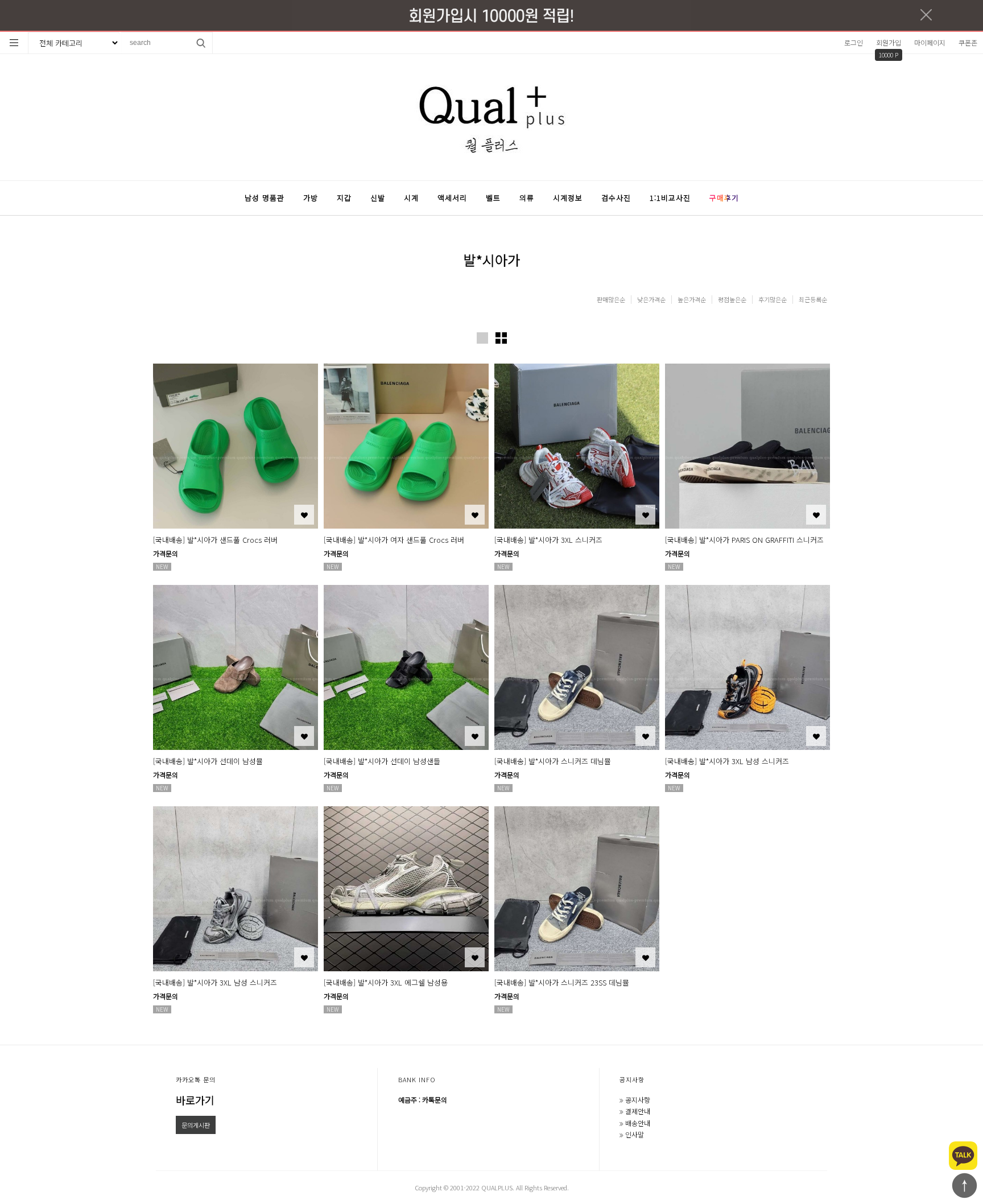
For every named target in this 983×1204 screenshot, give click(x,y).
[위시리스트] (304, 515)
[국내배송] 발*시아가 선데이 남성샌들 (382, 761)
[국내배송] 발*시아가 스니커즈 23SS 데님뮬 (561, 982)
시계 (411, 197)
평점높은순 (732, 299)
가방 (310, 197)
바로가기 (195, 1099)
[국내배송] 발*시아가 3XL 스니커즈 (548, 539)
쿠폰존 (968, 42)
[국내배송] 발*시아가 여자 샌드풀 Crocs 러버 (394, 539)
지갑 (344, 197)
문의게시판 (195, 1124)
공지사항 (632, 1079)
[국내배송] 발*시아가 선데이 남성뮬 (208, 761)
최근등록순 (813, 299)
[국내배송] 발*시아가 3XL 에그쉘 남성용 (386, 982)
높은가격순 (692, 299)
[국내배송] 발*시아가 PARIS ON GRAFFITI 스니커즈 (744, 539)
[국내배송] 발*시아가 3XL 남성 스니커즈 (727, 761)
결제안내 (637, 1111)
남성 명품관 (264, 197)
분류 (14, 42)
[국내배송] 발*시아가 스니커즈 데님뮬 (552, 761)
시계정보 (568, 197)
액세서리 (452, 197)
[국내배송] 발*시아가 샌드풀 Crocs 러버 (215, 539)
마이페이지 (929, 42)
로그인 (853, 42)
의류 (526, 197)
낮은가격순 (651, 299)
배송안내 (637, 1123)
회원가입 (888, 42)
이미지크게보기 (482, 338)
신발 (377, 197)
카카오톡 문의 (196, 1079)
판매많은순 (611, 299)
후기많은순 (772, 299)
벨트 (493, 197)
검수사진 (616, 197)
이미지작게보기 (501, 338)
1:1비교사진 (670, 197)
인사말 (634, 1134)
